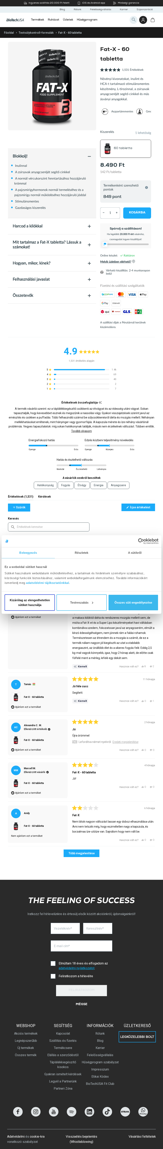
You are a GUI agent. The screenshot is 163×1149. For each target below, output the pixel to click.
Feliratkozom (82, 990)
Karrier (124, 10)
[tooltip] (100, 402)
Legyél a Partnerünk (63, 1081)
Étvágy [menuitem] (82, 485)
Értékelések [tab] (20, 497)
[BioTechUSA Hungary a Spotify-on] (71, 1115)
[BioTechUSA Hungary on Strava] (125, 1115)
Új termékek (25, 1048)
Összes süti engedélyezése (133, 602)
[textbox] (48, 526)
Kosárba (137, 212)
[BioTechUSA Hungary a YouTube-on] (53, 1115)
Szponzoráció (145, 10)
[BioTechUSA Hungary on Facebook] (18, 1115)
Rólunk (77, 10)
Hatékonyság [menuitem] (45, 485)
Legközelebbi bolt (137, 1037)
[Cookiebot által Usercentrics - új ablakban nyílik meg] (141, 541)
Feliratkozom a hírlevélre (76, 976)
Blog (62, 10)
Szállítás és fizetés (63, 1041)
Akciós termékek (26, 1033)
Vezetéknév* (63, 928)
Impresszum (100, 1069)
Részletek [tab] (81, 552)
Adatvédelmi (16, 1136)
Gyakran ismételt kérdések (63, 1074)
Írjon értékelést (142, 508)
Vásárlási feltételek (142, 1136)
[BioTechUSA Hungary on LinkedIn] (89, 1115)
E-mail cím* (62, 946)
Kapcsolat (63, 1033)
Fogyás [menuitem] (65, 485)
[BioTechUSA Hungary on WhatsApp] (143, 1115)
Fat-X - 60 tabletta (34, 697)
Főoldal (9, 32)
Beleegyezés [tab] (28, 552)
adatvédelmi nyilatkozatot (76, 968)
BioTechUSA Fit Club (100, 1084)
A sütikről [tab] (135, 552)
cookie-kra (37, 1136)
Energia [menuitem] (98, 485)
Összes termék (26, 1055)
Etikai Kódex (100, 1076)
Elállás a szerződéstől (63, 1055)
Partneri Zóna (63, 1088)
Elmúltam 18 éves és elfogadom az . (84, 965)
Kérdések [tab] (44, 497)
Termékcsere (63, 1048)
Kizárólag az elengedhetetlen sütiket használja (30, 602)
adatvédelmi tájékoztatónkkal (47, 582)
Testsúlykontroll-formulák (36, 32)
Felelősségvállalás (100, 10)
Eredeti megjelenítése (125, 741)
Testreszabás (79, 602)
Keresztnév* (95, 928)
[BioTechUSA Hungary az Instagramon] (36, 1115)
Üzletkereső (137, 1025)
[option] (52, 86)
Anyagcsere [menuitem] (118, 485)
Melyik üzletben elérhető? (115, 261)
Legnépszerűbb (26, 1041)
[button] (122, 72)
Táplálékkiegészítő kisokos (63, 1064)
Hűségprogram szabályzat (100, 1062)
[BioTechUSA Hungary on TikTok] (107, 1115)
